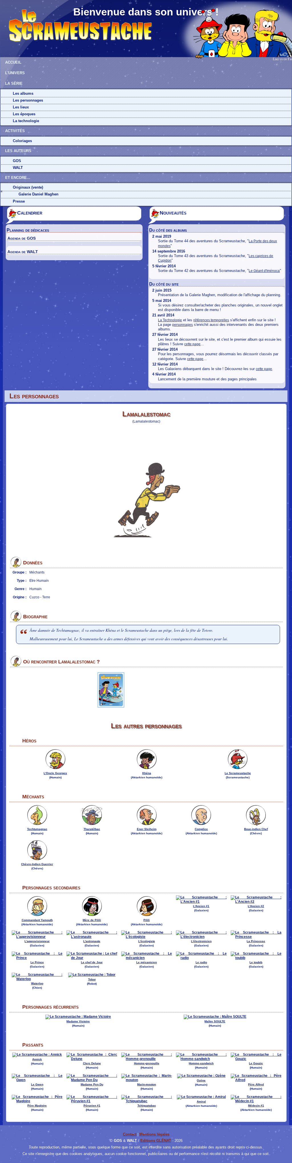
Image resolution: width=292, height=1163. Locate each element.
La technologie (26, 121)
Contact (129, 1134)
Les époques (24, 114)
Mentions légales (154, 1134)
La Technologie (170, 320)
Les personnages (28, 100)
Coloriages (22, 141)
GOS (17, 161)
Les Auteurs (18, 151)
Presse (19, 201)
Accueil (13, 62)
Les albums (23, 93)
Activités (15, 131)
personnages (182, 325)
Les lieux (21, 107)
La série (14, 83)
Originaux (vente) (28, 187)
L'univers (15, 73)
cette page (192, 344)
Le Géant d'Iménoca (264, 271)
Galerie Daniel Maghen (38, 194)
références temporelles (211, 320)
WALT (18, 167)
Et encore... (17, 177)
